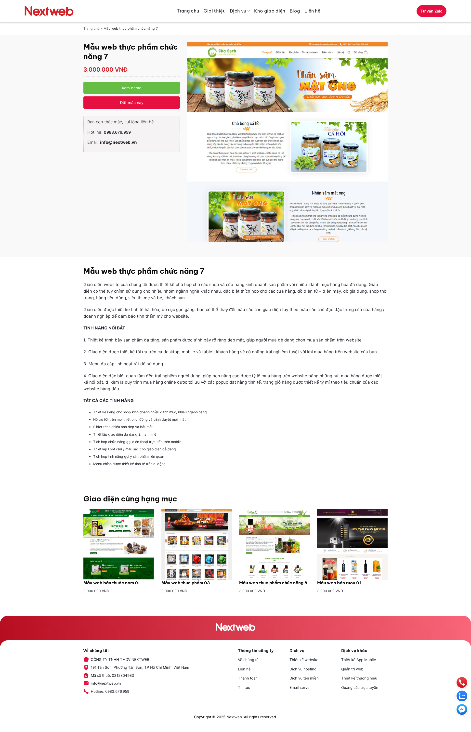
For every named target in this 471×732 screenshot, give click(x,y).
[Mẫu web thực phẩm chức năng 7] (287, 142)
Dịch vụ (238, 11)
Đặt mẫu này (132, 102)
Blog (295, 11)
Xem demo (132, 87)
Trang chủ (188, 11)
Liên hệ (312, 11)
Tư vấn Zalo (431, 11)
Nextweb (234, 717)
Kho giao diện (269, 11)
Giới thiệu (214, 11)
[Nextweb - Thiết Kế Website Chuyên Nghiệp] (49, 11)
